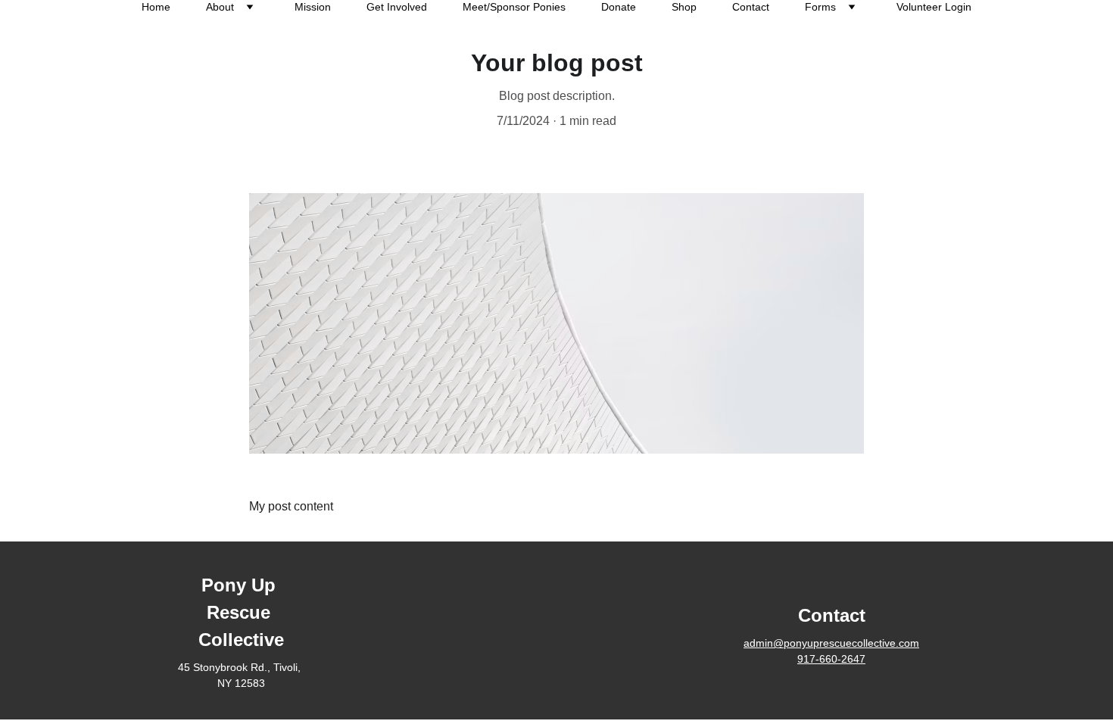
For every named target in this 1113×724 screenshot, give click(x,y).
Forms (820, 7)
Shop (684, 7)
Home (156, 7)
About (220, 7)
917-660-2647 (831, 659)
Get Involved (396, 7)
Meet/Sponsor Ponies (514, 7)
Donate (618, 7)
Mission (313, 7)
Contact (750, 7)
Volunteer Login (933, 7)
